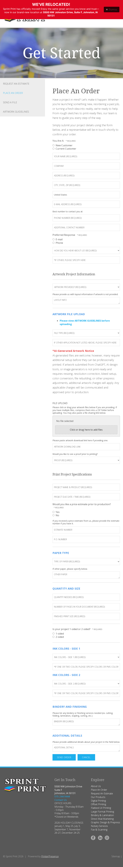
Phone (59, 242)
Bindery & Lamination (102, 815)
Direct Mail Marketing (102, 818)
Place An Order (13, 93)
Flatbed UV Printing (101, 808)
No (57, 515)
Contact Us (60, 800)
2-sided (59, 637)
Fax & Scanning (99, 829)
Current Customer (65, 148)
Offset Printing (98, 804)
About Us (96, 786)
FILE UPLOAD (60, 403)
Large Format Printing (102, 811)
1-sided (59, 633)
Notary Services (99, 826)
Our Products (98, 797)
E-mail (59, 239)
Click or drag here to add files (86, 429)
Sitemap (115, 856)
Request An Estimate (16, 83)
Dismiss (113, 9)
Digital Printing (98, 800)
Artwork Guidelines (16, 111)
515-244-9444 (62, 796)
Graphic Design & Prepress (105, 822)
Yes (57, 512)
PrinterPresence (50, 856)
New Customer (63, 145)
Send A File (10, 102)
